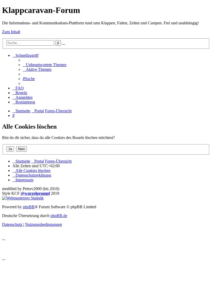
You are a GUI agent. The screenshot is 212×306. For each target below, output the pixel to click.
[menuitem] (44, 64)
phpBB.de (58, 215)
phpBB (29, 207)
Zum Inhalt (11, 32)
